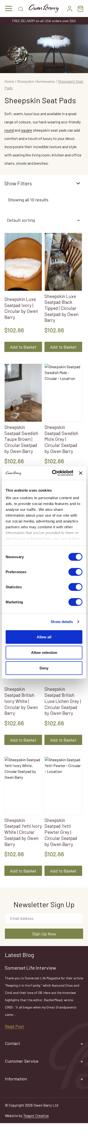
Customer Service (21, 1061)
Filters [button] (24, 183)
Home (9, 81)
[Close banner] (80, 473)
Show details (62, 622)
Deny (44, 668)
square (26, 130)
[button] (8, 8)
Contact (12, 1043)
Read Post (14, 1026)
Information (16, 1078)
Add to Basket (23, 347)
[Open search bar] (20, 8)
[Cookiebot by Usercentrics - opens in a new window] (54, 473)
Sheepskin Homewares (36, 81)
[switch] (75, 572)
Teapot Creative (36, 1115)
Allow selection (44, 652)
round (9, 130)
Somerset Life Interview (30, 968)
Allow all (44, 637)
